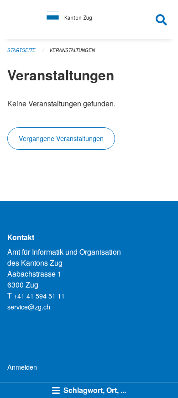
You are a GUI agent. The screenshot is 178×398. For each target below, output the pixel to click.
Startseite (21, 50)
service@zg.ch (28, 306)
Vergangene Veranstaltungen (61, 138)
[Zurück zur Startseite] (89, 19)
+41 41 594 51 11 (39, 295)
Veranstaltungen (72, 50)
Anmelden (22, 367)
